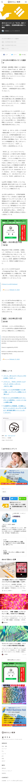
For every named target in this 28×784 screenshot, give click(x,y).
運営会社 (4, 768)
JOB (3, 756)
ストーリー (4, 748)
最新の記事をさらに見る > (14, 660)
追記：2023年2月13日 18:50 (9, 42)
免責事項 (4, 773)
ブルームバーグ (11, 435)
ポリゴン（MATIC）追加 (14, 384)
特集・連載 (4, 746)
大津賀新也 (16, 516)
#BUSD (4, 491)
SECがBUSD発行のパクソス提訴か (10, 38)
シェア (6, 54)
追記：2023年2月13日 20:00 (9, 45)
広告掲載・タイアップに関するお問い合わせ (12, 780)
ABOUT (3, 761)
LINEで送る (23, 54)
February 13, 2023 (14, 290)
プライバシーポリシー (7, 770)
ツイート (15, 54)
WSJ (6, 435)
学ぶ (3, 751)
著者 (3, 758)
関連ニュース (5, 48)
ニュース (12, 30)
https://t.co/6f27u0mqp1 (10, 284)
